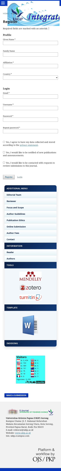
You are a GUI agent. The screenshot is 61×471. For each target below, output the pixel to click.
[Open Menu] (3, 3)
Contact (11, 239)
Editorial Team (14, 194)
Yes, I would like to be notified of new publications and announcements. (29, 154)
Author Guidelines (16, 213)
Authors (11, 258)
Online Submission (16, 226)
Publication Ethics (16, 220)
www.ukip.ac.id (23, 432)
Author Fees (13, 233)
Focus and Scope (15, 207)
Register (9, 177)
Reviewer (11, 201)
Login (19, 177)
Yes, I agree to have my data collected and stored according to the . (29, 143)
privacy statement (29, 145)
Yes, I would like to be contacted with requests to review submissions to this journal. (29, 164)
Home (6, 13)
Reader (10, 252)
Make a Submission (16, 395)
